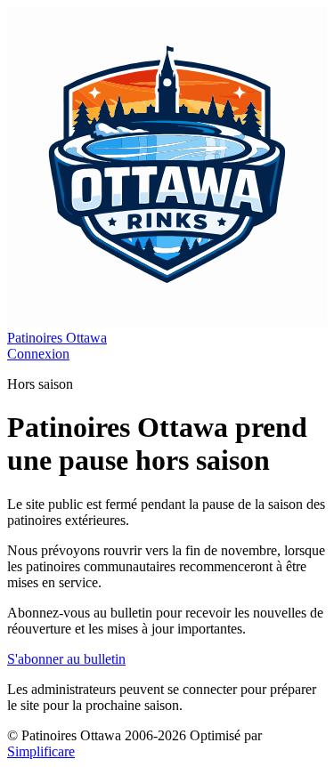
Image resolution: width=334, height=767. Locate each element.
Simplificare (41, 751)
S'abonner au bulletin (66, 658)
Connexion (38, 353)
